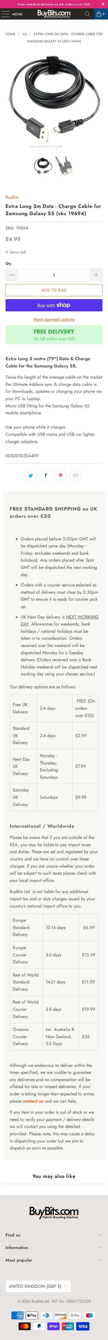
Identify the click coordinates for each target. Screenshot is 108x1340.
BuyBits (12, 197)
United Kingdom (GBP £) (35, 1286)
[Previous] (9, 99)
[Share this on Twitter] (31, 475)
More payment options (54, 319)
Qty (9, 263)
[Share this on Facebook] (46, 475)
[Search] (87, 14)
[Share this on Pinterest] (61, 475)
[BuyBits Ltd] (54, 14)
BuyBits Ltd (40, 1301)
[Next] (98, 99)
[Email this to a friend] (76, 475)
